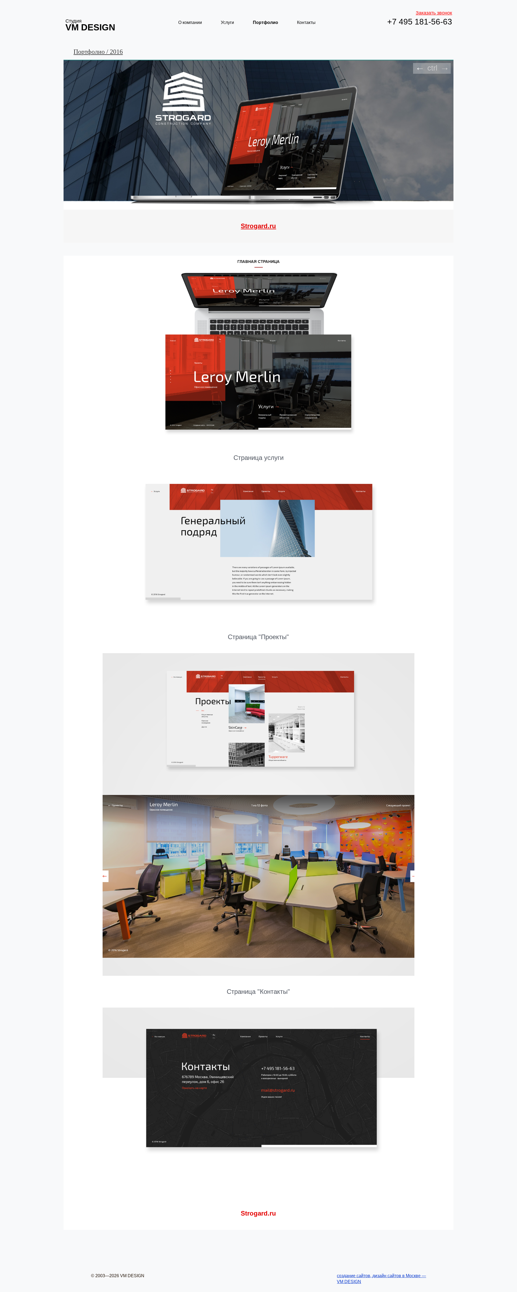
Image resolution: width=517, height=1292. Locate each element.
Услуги (227, 22)
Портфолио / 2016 (98, 51)
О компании (190, 22)
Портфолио (265, 22)
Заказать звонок (434, 13)
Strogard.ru (258, 226)
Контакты (306, 22)
